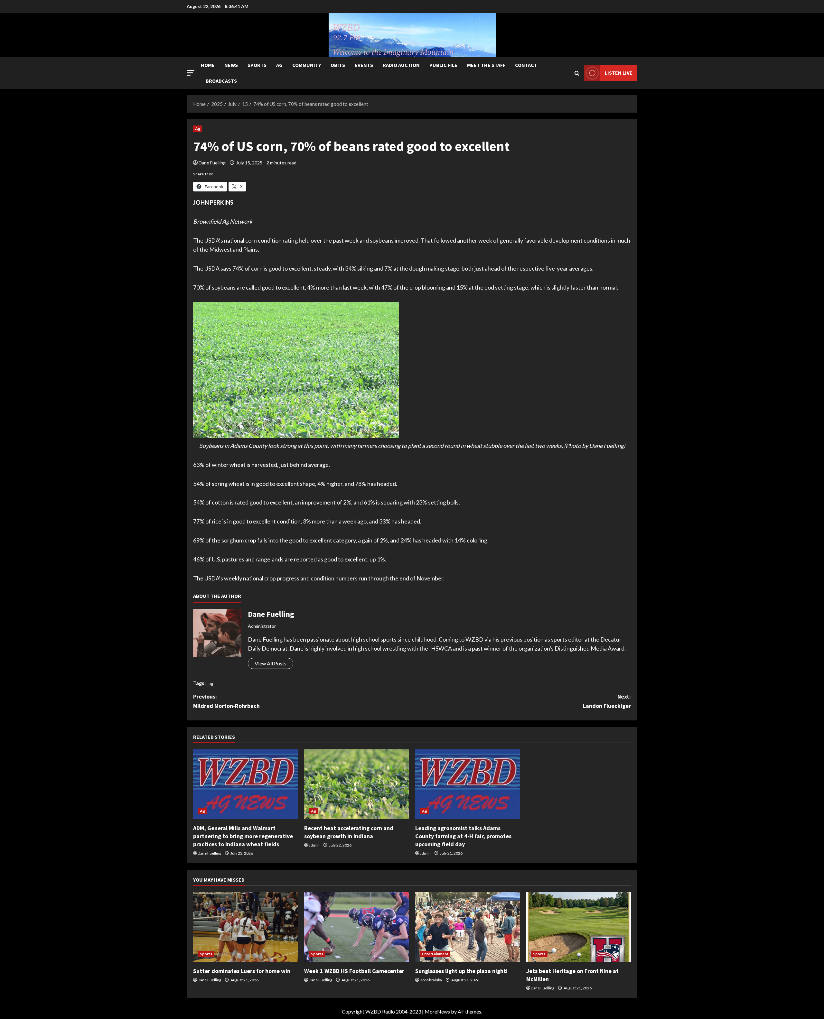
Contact (526, 65)
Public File (443, 65)
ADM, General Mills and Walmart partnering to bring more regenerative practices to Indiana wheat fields (243, 836)
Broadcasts (221, 81)
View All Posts (270, 663)
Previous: (226, 701)
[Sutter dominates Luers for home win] (245, 927)
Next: (607, 701)
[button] (190, 73)
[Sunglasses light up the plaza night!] (467, 927)
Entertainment (435, 953)
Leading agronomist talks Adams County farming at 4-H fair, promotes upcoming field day (463, 836)
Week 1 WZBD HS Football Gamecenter (354, 971)
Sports (257, 65)
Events (364, 65)
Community (306, 65)
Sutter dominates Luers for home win (241, 971)
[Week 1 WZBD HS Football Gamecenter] (356, 927)
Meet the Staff (486, 65)
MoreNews (437, 1011)
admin (314, 845)
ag (211, 683)
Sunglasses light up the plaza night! (461, 971)
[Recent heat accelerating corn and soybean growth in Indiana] (356, 784)
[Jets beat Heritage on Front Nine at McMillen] (578, 927)
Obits (338, 65)
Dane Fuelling (212, 162)
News (231, 65)
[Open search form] (577, 73)
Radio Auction (401, 65)
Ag (279, 65)
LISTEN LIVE (618, 72)
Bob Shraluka (431, 979)
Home (208, 65)
